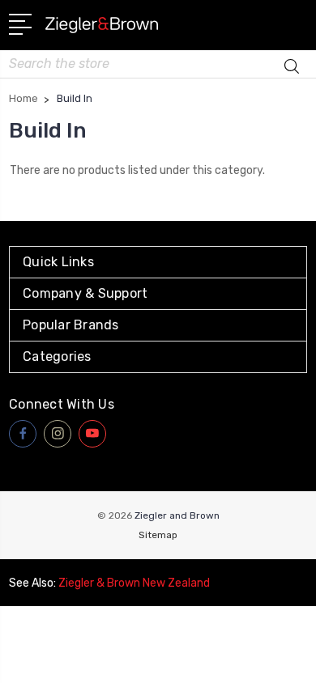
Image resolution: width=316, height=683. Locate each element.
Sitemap (158, 535)
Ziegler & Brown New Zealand (134, 583)
